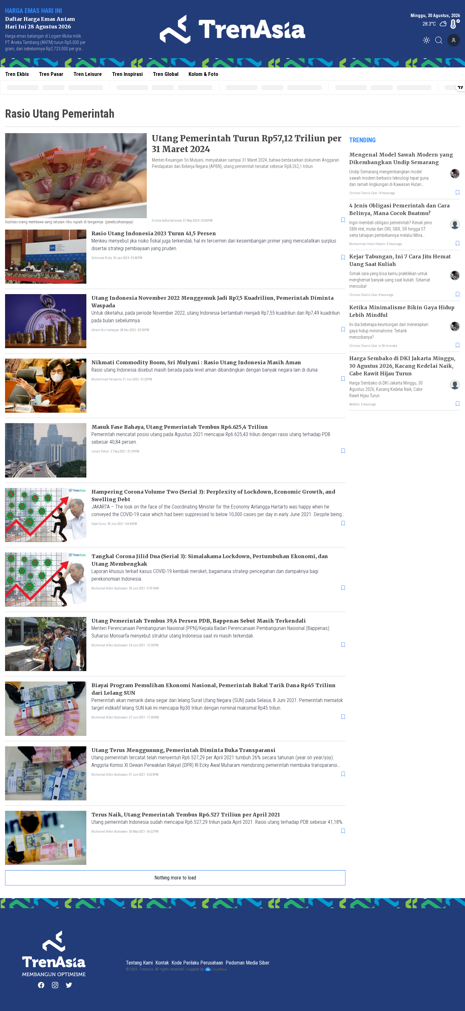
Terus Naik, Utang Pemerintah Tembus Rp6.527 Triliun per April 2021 (185, 814)
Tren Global (165, 74)
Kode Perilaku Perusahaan (197, 963)
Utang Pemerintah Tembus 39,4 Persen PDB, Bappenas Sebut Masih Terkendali (198, 621)
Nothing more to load (175, 878)
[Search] (440, 40)
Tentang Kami (139, 963)
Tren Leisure (87, 74)
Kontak (162, 963)
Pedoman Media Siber (248, 963)
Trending (362, 140)
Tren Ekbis (17, 74)
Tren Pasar (51, 74)
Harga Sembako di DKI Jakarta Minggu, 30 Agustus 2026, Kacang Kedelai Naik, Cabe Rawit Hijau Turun (402, 366)
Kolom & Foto (203, 74)
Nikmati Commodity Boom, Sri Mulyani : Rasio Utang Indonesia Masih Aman (196, 362)
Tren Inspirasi (127, 74)
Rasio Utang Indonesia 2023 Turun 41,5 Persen (153, 233)
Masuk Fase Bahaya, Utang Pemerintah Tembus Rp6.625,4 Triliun (179, 427)
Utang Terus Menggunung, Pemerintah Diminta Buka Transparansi (183, 750)
